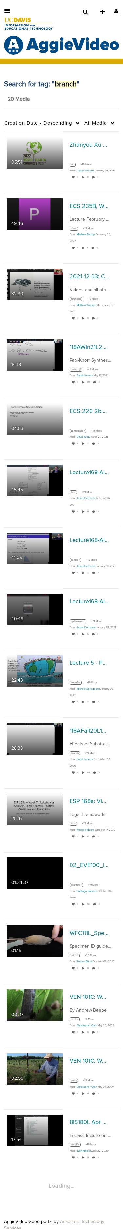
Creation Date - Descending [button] (38, 123)
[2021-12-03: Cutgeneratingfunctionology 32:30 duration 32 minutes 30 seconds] (35, 284)
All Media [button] (95, 123)
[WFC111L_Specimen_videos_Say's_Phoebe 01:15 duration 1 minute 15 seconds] (35, 940)
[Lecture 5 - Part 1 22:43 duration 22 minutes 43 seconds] (35, 670)
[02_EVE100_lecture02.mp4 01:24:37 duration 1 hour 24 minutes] (35, 873)
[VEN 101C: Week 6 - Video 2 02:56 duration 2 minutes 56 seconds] (35, 1068)
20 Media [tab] (19, 99)
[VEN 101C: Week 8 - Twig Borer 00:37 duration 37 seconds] (35, 1004)
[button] (9, 10)
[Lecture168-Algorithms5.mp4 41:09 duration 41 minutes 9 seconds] (35, 548)
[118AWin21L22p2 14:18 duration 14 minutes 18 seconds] (35, 355)
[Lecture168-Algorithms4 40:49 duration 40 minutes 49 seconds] (35, 609)
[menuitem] (85, 12)
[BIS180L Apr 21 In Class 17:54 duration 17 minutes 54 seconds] (35, 1130)
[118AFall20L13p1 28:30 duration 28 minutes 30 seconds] (35, 738)
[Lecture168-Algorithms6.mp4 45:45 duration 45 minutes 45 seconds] (35, 480)
